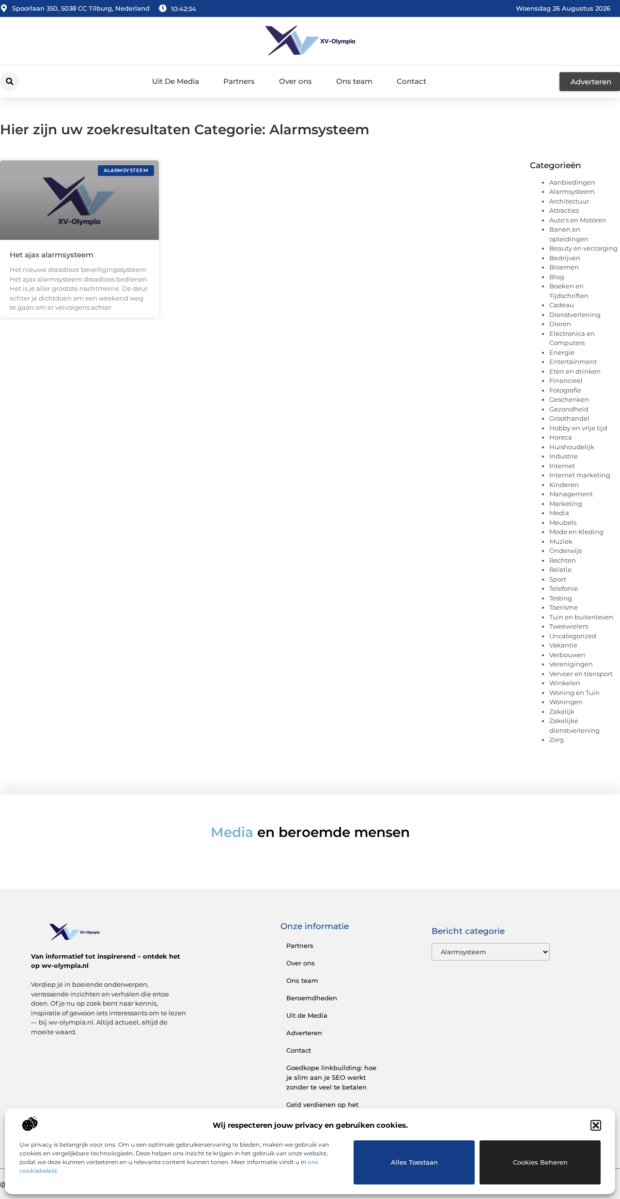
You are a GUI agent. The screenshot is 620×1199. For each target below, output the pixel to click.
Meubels (562, 522)
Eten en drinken (575, 371)
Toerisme (563, 607)
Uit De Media (175, 81)
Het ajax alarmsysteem (51, 254)
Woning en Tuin (574, 692)
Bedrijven (564, 258)
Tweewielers (568, 626)
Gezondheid (569, 409)
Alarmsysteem (572, 191)
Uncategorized (572, 636)
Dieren (560, 324)
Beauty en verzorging (583, 248)
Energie (561, 352)
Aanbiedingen (572, 182)
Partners (239, 81)
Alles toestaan (414, 1162)
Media (559, 513)
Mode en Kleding (576, 532)
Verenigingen (571, 664)
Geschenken (569, 399)
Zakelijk (561, 711)
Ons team (354, 81)
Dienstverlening (575, 314)
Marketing (565, 503)
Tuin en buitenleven (581, 617)
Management (571, 494)
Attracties (564, 210)
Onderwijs (565, 550)
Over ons (295, 81)
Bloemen (564, 267)
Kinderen (564, 485)
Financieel (566, 380)
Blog (556, 277)
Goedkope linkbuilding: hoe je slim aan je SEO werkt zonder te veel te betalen (331, 1077)
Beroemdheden (311, 998)
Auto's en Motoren (577, 220)
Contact (411, 81)
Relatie (560, 569)
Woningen (566, 702)
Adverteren (304, 1033)
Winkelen (564, 683)
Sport (557, 579)
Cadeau (561, 305)
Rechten (562, 560)
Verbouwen (567, 655)
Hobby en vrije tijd (578, 428)
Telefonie (563, 588)
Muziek (561, 541)
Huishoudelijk (571, 447)
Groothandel (569, 418)
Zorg (556, 739)
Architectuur (569, 201)
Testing (560, 598)
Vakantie (563, 645)
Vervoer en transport (581, 674)
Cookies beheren (540, 1162)
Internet (562, 466)
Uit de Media (306, 1015)
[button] (596, 1125)
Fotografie (565, 390)
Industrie (563, 456)
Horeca (560, 437)
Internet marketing (579, 475)
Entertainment (573, 361)
